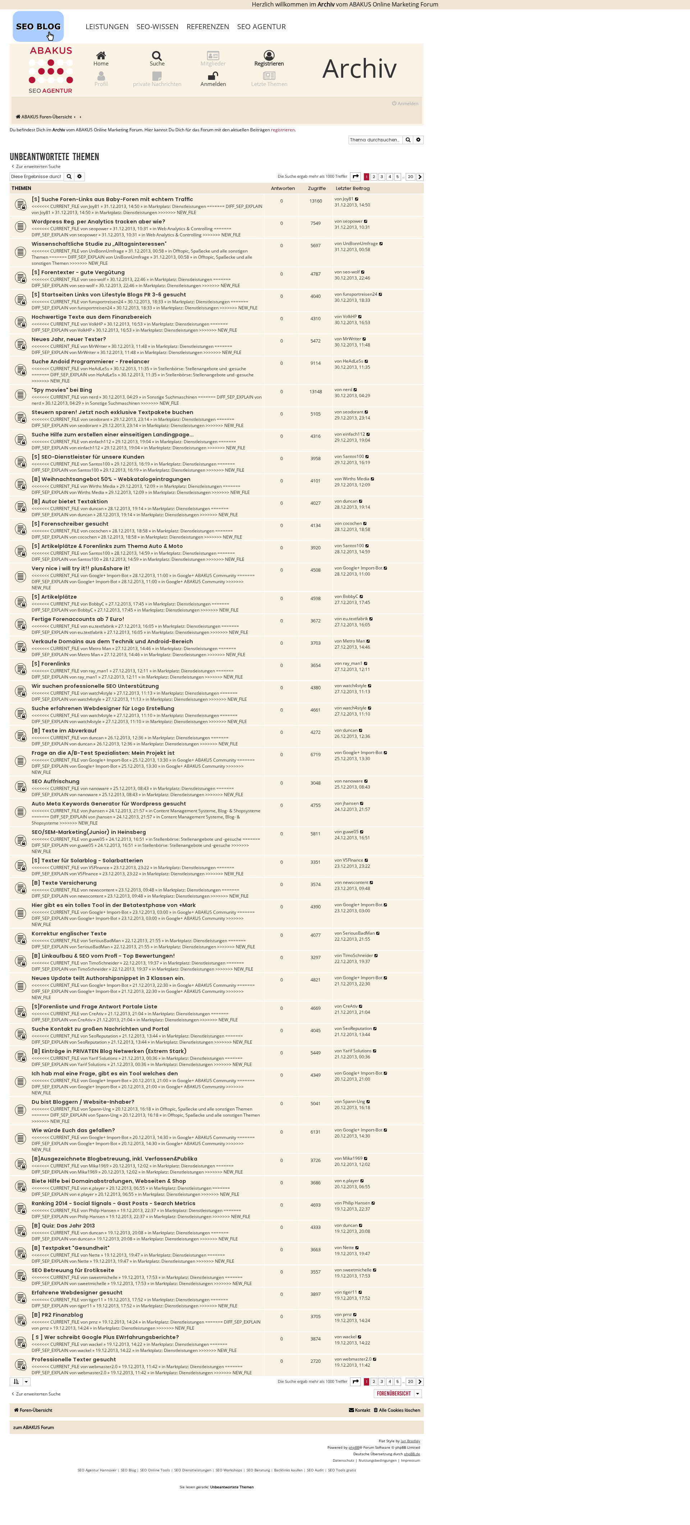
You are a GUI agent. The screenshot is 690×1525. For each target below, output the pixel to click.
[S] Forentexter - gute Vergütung (78, 272)
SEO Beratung (258, 1469)
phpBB (354, 1447)
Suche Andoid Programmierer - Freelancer (91, 361)
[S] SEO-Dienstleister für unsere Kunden (88, 456)
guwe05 (97, 839)
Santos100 (99, 464)
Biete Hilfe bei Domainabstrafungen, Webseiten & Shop (109, 1181)
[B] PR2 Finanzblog (57, 1315)
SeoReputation (103, 1036)
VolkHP (96, 324)
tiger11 (96, 1300)
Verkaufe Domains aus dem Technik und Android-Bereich (112, 641)
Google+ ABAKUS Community (206, 575)
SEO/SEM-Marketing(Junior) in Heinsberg (89, 832)
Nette (94, 1255)
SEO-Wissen (158, 26)
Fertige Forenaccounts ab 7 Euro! (78, 619)
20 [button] (410, 177)
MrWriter (98, 346)
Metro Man (100, 648)
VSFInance (99, 867)
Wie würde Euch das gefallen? (73, 1130)
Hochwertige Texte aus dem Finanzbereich (91, 317)
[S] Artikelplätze (54, 596)
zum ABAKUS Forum (33, 1427)
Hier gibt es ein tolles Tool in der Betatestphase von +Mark (114, 905)
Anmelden (213, 83)
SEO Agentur (261, 26)
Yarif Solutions (103, 1058)
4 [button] (389, 177)
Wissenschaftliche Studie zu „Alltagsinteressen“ (99, 244)
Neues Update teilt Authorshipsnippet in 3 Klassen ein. (108, 978)
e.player (97, 1188)
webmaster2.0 (103, 1366)
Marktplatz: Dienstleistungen (177, 206)
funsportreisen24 (106, 302)
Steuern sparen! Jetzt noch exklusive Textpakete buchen (112, 412)
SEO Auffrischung (55, 781)
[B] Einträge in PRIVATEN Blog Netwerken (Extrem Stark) (109, 1051)
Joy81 (94, 206)
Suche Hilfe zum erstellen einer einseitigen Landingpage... (113, 434)
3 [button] (382, 177)
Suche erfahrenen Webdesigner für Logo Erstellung (103, 708)
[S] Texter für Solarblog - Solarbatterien (87, 860)
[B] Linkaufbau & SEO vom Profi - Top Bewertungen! (103, 955)
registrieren (283, 130)
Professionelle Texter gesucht (74, 1359)
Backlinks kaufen (288, 1469)
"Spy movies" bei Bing (62, 390)
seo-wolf (97, 279)
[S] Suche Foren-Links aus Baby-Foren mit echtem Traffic (112, 199)
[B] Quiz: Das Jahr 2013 (63, 1225)
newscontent (101, 890)
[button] (355, 176)
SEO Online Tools (155, 1469)
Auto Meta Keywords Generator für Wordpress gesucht (109, 803)
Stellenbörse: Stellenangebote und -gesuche (202, 369)
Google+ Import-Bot (108, 575)
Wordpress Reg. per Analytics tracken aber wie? (98, 221)
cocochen (98, 531)
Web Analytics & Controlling (185, 229)
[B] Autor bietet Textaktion (70, 501)
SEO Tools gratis (342, 1469)
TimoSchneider (104, 963)
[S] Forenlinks (51, 663)
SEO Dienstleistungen (192, 1469)
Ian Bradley (410, 1440)
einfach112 (100, 442)
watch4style (100, 693)
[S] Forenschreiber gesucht (70, 523)
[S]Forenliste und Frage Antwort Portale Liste (94, 1006)
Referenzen (208, 26)
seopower (99, 229)
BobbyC (96, 604)
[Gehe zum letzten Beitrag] (357, 199)
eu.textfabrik (101, 626)
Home (101, 63)
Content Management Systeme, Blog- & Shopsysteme (207, 811)
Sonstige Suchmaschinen (172, 397)
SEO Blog (128, 1469)
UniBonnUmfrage (106, 251)
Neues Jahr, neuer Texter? (69, 339)
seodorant (99, 419)
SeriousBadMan (105, 941)
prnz (93, 1322)
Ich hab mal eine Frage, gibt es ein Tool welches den (105, 1073)
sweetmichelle (103, 1277)
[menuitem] (404, 104)
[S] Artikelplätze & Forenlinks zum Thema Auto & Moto (107, 546)
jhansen (97, 811)
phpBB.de (412, 1453)
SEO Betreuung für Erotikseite (73, 1270)
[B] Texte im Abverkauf (64, 730)
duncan (96, 508)
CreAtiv (96, 1014)
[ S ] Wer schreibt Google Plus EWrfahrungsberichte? (105, 1337)
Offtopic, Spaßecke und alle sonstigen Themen (206, 1109)
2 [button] (374, 177)
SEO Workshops (229, 1469)
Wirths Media (102, 486)
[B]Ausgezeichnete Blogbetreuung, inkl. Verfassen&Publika (114, 1158)
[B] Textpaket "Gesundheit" (71, 1248)
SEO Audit (315, 1469)
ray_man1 (99, 671)
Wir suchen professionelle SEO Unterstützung (95, 686)
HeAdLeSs (99, 369)
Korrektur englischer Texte (69, 933)
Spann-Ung (100, 1109)
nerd (93, 397)
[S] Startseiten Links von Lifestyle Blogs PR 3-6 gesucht (109, 294)
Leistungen (107, 26)
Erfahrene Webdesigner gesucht (77, 1292)
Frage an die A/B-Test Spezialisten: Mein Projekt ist (103, 753)
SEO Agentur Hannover (97, 1469)
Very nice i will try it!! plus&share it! (81, 568)
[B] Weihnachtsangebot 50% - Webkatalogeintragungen (111, 479)
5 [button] (397, 177)
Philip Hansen (102, 1210)
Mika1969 (99, 1166)
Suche (157, 63)
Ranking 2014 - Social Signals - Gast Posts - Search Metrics (114, 1203)
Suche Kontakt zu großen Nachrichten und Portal (100, 1028)
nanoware (99, 788)
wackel (95, 1344)
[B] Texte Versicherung (64, 882)
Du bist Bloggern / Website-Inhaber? (83, 1102)
